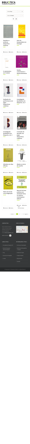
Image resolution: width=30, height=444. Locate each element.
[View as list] (16, 19)
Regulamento (19, 258)
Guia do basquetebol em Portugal (21, 42)
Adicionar (6, 52)
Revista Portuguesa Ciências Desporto (6, 249)
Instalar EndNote (20, 255)
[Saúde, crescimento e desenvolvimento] (22, 61)
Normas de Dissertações (21, 245)
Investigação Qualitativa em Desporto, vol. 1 (21, 101)
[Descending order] (22, 11)
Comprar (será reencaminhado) (20, 207)
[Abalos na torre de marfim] (22, 155)
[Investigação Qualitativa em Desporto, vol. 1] (22, 90)
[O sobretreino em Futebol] (8, 62)
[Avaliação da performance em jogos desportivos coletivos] (8, 90)
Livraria (4, 258)
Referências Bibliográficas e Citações (22, 249)
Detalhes (11, 52)
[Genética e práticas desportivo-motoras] (8, 31)
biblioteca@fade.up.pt (9, 232)
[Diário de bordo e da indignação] (8, 183)
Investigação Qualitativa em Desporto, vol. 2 (7, 133)
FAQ (4, 252)
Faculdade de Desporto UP (8, 245)
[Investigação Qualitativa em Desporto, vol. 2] (8, 123)
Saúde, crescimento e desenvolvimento (22, 71)
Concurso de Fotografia (7, 255)
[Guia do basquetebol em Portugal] (22, 31)
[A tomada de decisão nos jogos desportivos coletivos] (22, 123)
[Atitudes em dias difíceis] (8, 155)
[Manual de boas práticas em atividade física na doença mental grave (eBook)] (22, 182)
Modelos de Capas (20, 252)
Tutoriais (18, 261)
